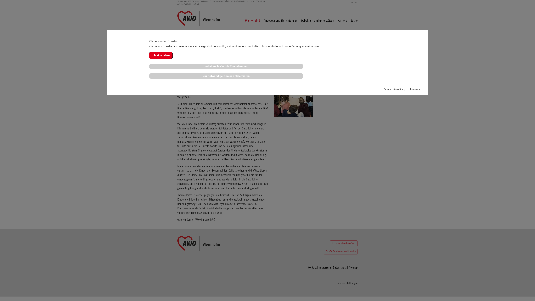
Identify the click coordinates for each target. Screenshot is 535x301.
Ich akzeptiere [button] (161, 55)
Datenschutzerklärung (394, 89)
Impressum (415, 89)
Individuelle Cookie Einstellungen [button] (226, 66)
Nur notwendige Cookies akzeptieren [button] (226, 75)
